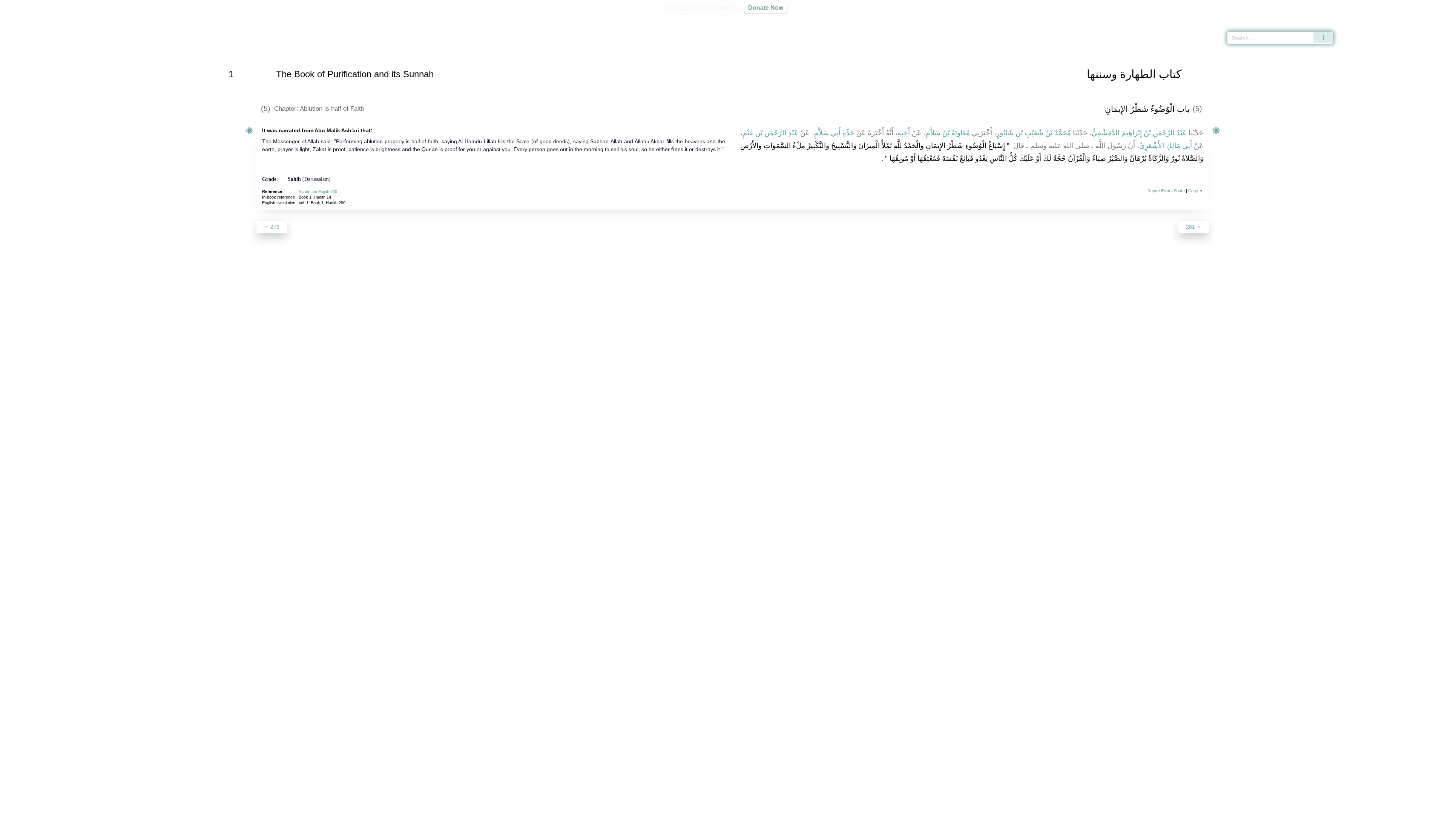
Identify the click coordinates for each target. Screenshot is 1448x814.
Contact (748, 807)
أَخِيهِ (903, 133)
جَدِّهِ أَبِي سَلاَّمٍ (834, 133)
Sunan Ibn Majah (290, 54)
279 (274, 227)
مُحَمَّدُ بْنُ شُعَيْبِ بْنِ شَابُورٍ (1033, 133)
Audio (1429, 18)
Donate (773, 807)
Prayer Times (1403, 18)
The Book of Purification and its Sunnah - (381, 54)
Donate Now (765, 7)
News (664, 807)
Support (687, 807)
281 (1191, 227)
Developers (718, 807)
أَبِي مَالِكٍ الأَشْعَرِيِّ (1165, 146)
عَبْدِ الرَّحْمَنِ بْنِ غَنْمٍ (770, 133)
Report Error (1158, 190)
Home (259, 54)
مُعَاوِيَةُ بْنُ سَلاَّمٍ (948, 133)
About (644, 807)
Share (1179, 190)
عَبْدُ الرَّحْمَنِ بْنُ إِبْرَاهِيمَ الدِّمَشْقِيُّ (1139, 133)
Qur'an (1354, 18)
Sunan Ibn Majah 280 (318, 191)
